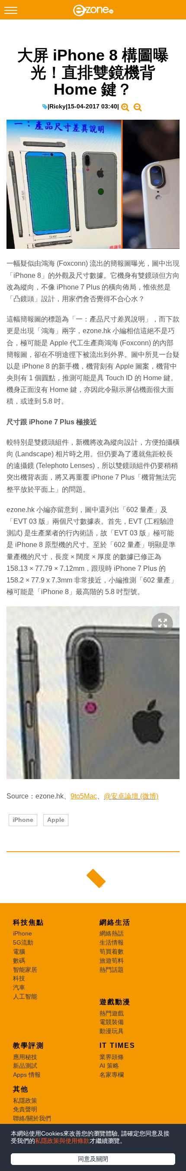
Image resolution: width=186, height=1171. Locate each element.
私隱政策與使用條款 (62, 1140)
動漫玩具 (111, 1031)
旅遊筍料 (111, 960)
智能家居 (25, 969)
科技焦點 (28, 922)
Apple (55, 819)
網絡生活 (115, 922)
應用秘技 (25, 1056)
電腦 (19, 951)
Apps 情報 (27, 1074)
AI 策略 (109, 1065)
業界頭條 (111, 1056)
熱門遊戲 (111, 1013)
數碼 (19, 960)
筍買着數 (111, 951)
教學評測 (28, 1045)
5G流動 (23, 942)
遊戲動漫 (115, 1002)
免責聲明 (25, 1109)
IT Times (117, 1045)
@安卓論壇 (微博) (131, 796)
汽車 (19, 987)
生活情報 (111, 942)
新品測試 (25, 1065)
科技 (19, 978)
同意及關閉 (93, 1158)
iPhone (23, 819)
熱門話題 (111, 969)
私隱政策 (25, 1100)
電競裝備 (111, 1021)
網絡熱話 (111, 933)
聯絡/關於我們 (32, 1118)
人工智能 (25, 996)
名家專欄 (111, 1074)
